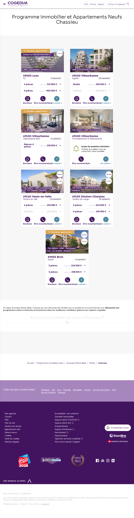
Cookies (8, 435)
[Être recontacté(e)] (43, 98)
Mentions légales (12, 442)
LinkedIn (113, 460)
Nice (114, 390)
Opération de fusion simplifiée (67, 439)
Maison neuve (11, 432)
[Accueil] (17, 4)
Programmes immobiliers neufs (50, 363)
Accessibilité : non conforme (67, 413)
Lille (53, 390)
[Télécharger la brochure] (27, 98)
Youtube (102, 460)
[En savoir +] (56, 98)
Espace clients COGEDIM (66, 420)
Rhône (92, 363)
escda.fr (45, 504)
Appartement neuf (12, 429)
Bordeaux (45, 390)
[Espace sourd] (118, 436)
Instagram (107, 460)
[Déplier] (67, 322)
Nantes (87, 390)
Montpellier (77, 390)
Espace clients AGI (63, 423)
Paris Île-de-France (101, 390)
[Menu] (4, 4)
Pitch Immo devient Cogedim (67, 442)
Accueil (30, 363)
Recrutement (60, 432)
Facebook (97, 460)
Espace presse (61, 435)
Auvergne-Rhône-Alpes (76, 363)
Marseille (67, 390)
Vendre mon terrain (13, 426)
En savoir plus (42, 60)
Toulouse (61, 392)
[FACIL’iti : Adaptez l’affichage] (118, 441)
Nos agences (10, 413)
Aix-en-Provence (48, 392)
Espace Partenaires (63, 429)
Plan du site (10, 423)
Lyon (59, 390)
